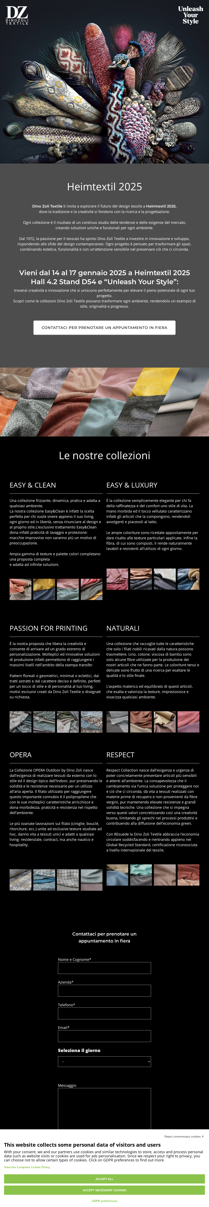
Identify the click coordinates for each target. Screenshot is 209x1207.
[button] (104, 328)
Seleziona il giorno (79, 1050)
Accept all (104, 1179)
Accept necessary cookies (104, 1190)
